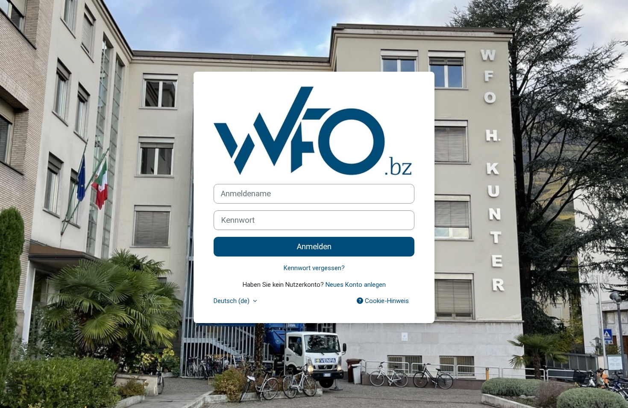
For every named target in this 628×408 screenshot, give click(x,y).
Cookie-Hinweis (386, 301)
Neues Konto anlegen (356, 285)
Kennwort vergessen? (314, 268)
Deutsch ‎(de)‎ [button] (232, 301)
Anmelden (314, 246)
